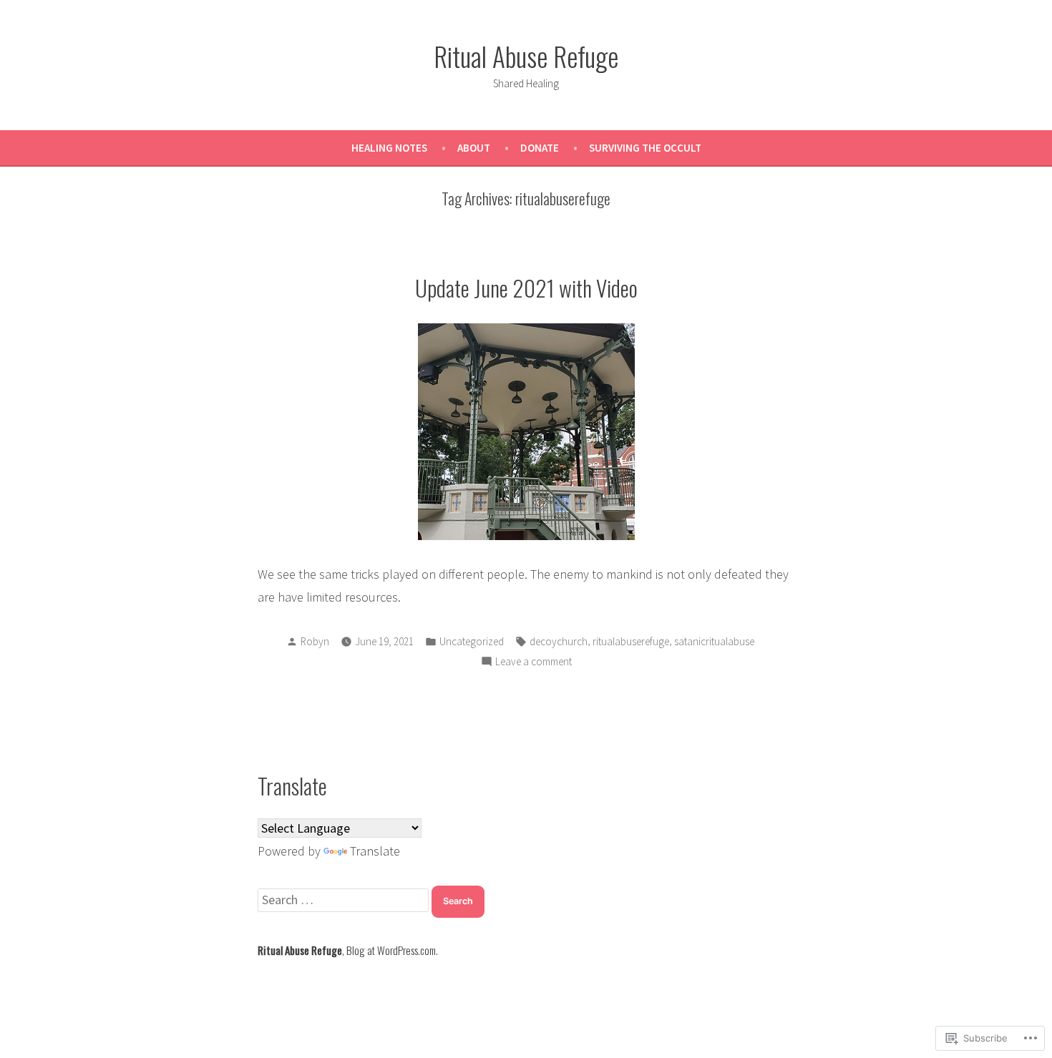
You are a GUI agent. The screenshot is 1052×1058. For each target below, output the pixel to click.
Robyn (315, 641)
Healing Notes (389, 148)
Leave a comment (533, 663)
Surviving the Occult (645, 148)
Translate (375, 851)
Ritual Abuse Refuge (526, 56)
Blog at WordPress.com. (392, 950)
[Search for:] (345, 899)
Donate (539, 148)
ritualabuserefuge (631, 641)
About (473, 148)
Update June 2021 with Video (526, 287)
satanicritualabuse (714, 641)
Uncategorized (471, 641)
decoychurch (559, 641)
